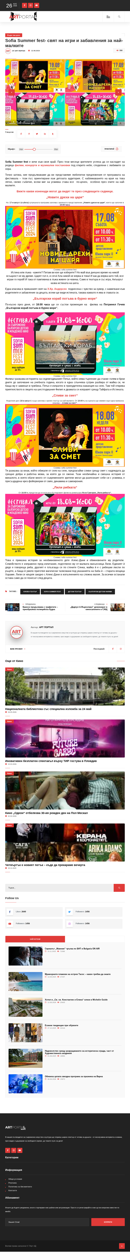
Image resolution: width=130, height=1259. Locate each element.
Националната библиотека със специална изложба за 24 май (48, 709)
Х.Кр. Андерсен (57, 289)
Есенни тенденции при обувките (61, 1025)
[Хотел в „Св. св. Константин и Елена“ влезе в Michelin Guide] (25, 1007)
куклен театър (30, 591)
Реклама (12, 1183)
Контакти (12, 1190)
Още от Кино (14, 661)
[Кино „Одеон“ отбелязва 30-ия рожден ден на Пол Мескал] (65, 790)
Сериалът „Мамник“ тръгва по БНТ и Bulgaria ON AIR (72, 948)
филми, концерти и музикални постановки (42, 165)
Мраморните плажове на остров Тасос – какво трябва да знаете (77, 974)
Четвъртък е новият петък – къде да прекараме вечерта (45, 865)
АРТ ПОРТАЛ (46, 627)
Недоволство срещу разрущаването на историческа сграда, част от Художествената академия (79, 1052)
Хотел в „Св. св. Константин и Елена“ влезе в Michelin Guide (76, 1000)
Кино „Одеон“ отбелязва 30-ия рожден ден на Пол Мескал (46, 813)
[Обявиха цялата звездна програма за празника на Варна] (25, 1083)
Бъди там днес (13, 35)
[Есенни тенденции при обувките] (25, 1032)
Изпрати (108, 1222)
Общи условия (15, 1179)
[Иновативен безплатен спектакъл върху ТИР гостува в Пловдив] (65, 738)
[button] (10, 121)
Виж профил (16, 649)
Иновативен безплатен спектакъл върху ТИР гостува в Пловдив (51, 761)
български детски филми (100, 591)
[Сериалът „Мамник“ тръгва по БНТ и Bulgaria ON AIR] (25, 956)
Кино (9, 669)
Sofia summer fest (52, 591)
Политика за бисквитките (20, 1187)
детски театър (74, 591)
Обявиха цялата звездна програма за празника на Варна (74, 1076)
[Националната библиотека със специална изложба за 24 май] (65, 686)
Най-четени (35, 939)
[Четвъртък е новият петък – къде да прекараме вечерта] (65, 842)
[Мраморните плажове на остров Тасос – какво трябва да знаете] (25, 981)
